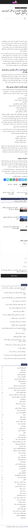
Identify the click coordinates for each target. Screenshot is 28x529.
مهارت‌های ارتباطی (21, 508)
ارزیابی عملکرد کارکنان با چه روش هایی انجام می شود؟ (15, 293)
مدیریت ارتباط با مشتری (20, 486)
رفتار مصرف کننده (22, 437)
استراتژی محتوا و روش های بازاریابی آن (17, 388)
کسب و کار (19, 70)
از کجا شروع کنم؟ (22, 381)
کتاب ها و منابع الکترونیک (20, 475)
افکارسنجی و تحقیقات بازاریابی (19, 397)
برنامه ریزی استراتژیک (24, 210)
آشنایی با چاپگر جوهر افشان (19, 336)
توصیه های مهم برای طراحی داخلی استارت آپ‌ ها (15, 358)
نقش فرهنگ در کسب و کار (20, 513)
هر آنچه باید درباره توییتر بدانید (19, 301)
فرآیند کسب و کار (22, 457)
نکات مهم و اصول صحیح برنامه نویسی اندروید (16, 304)
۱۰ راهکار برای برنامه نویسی (19, 311)
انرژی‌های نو (23, 399)
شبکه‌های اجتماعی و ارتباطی (19, 450)
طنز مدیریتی (23, 455)
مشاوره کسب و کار (21, 499)
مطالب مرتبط (23, 199)
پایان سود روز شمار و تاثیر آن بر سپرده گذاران (15, 344)
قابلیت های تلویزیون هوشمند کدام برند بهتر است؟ (15, 355)
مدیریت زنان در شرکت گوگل (22, 193)
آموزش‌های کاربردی (21, 367)
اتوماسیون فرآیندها (22, 374)
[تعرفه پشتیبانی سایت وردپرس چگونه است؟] (23, 228)
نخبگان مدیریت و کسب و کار (19, 511)
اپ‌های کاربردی (22, 372)
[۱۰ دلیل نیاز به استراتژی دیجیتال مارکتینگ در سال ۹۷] (23, 209)
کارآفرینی (23, 470)
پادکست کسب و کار (21, 410)
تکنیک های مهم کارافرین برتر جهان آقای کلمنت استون (14, 297)
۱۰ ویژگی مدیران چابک (20, 333)
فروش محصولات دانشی (20, 464)
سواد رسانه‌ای (22, 446)
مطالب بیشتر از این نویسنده (20, 201)
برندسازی (23, 405)
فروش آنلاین (17, 7)
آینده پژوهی (23, 370)
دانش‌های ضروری (22, 430)
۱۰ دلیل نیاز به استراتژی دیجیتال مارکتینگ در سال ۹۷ (14, 314)
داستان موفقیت (22, 428)
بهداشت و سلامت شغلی (20, 408)
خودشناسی (23, 426)
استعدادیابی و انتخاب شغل (20, 390)
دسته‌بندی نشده (22, 435)
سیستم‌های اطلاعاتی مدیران (20, 448)
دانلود (24, 432)
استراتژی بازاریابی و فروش (23, 220)
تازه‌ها (24, 414)
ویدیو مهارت (23, 517)
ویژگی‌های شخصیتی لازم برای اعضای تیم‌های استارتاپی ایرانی (14, 329)
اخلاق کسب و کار (22, 376)
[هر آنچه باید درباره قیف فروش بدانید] (23, 218)
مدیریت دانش (23, 493)
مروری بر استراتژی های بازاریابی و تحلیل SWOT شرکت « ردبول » (15, 340)
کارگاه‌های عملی (22, 473)
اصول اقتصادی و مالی (21, 392)
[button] (2, 2)
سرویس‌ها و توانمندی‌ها (21, 443)
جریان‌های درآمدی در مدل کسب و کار (17, 351)
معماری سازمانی (22, 502)
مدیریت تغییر (23, 490)
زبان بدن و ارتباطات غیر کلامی (19, 441)
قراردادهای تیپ (22, 468)
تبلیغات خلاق (23, 417)
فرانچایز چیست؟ (22, 348)
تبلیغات (20, 184)
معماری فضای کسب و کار (20, 504)
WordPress (26, 526)
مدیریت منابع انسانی (21, 495)
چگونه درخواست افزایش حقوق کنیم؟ (8, 193)
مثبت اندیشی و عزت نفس (20, 481)
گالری (24, 479)
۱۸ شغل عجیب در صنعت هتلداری (18, 318)
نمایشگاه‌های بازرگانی (21, 515)
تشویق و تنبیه (23, 419)
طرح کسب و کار (22, 452)
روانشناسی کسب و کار (21, 439)
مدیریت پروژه (23, 488)
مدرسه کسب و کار (21, 484)
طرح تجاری (15, 184)
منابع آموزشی (23, 506)
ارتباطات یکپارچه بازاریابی (20, 379)
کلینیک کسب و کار (23, 7)
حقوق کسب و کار (22, 423)
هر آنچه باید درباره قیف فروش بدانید (18, 321)
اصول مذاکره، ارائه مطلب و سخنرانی (17, 394)
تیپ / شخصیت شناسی (21, 421)
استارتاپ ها (23, 383)
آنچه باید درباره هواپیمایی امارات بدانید (17, 307)
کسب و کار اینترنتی (23, 186)
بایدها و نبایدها (23, 401)
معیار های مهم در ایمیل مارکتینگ (18, 325)
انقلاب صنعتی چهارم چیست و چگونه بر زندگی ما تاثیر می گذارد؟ (14, 288)
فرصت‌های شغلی (22, 459)
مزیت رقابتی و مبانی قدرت (20, 497)
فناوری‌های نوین (22, 466)
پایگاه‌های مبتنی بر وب (21, 412)
